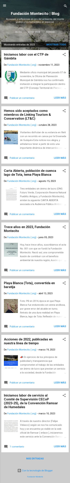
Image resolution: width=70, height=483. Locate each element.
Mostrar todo (56, 44)
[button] (64, 55)
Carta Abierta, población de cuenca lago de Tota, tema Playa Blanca (30, 173)
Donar (50, 32)
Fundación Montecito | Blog (35, 13)
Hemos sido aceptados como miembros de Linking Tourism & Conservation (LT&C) (27, 114)
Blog (18, 32)
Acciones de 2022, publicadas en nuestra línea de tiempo (28, 341)
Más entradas (35, 458)
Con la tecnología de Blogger (37, 470)
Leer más (60, 97)
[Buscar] (65, 6)
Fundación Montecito (35, 477)
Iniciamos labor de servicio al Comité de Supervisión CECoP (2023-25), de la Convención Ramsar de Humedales (31, 401)
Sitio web (34, 32)
